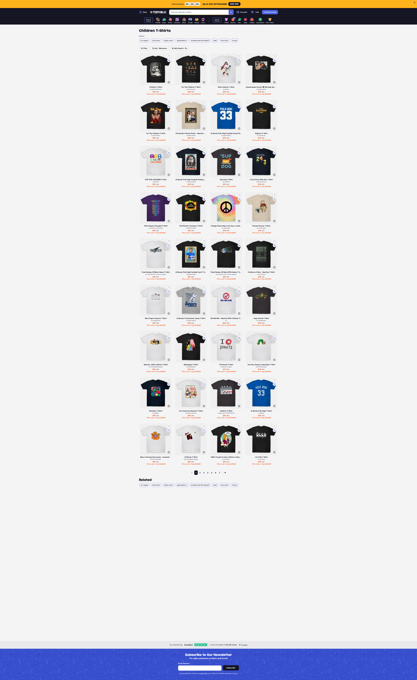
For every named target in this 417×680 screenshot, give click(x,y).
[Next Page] (225, 473)
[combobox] (199, 12)
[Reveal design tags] (169, 82)
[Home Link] (158, 12)
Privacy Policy (204, 673)
